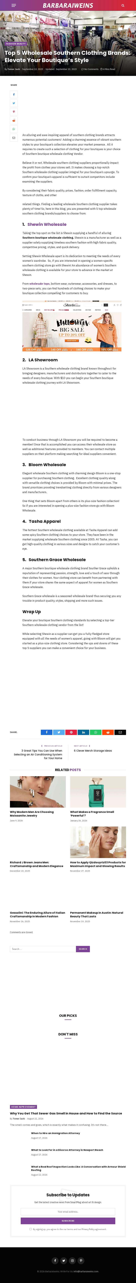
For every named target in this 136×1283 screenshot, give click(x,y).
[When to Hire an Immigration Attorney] (19, 1137)
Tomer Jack (13, 69)
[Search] (122, 5)
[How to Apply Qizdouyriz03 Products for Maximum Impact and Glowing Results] (98, 842)
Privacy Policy (88, 1229)
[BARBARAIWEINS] (68, 5)
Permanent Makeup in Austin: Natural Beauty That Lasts (96, 914)
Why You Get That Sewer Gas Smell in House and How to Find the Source (66, 1113)
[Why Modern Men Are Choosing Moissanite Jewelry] (38, 792)
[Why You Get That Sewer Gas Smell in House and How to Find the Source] (68, 1076)
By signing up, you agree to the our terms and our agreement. (69, 1229)
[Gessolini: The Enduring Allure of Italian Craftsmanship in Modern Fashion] (38, 893)
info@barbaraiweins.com (86, 1271)
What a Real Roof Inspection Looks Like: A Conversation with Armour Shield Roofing (78, 1168)
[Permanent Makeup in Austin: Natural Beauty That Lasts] (98, 893)
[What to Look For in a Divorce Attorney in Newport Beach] (19, 1154)
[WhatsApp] (14, 129)
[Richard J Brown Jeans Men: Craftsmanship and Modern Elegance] (38, 842)
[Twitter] (14, 103)
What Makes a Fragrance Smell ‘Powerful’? (92, 814)
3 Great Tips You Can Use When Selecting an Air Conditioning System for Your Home (38, 754)
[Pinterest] (14, 112)
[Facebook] (14, 94)
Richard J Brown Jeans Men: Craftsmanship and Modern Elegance (36, 864)
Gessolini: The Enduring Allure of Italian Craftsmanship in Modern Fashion (37, 914)
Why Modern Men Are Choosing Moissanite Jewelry (32, 814)
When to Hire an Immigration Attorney (55, 1133)
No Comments (91, 69)
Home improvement (23, 1106)
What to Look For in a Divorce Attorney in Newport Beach (67, 1150)
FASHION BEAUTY (16, 43)
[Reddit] (14, 120)
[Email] (14, 137)
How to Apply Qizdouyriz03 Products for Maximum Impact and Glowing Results (98, 864)
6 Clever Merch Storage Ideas (93, 750)
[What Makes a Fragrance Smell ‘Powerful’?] (98, 792)
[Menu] (14, 5)
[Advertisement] (75, 108)
